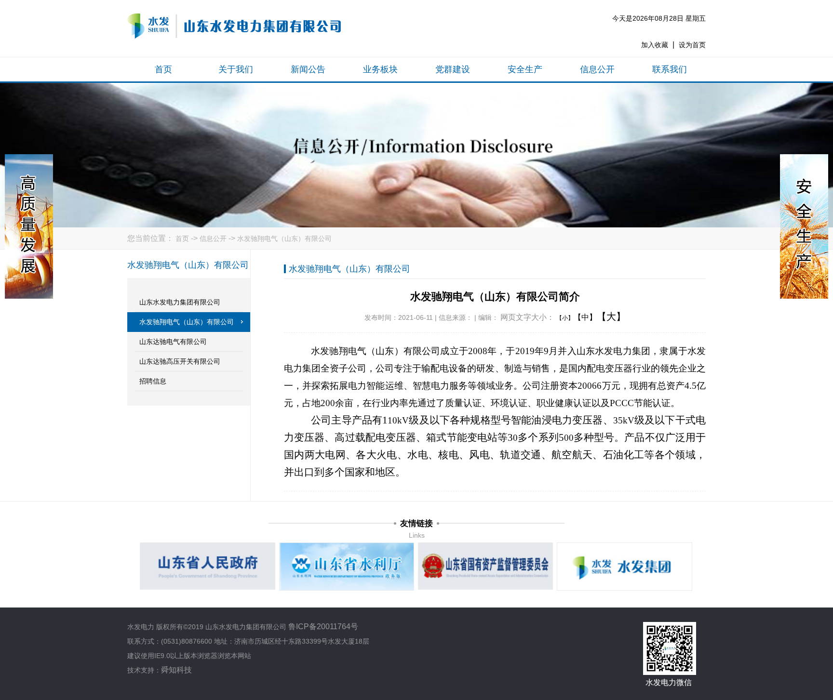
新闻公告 (308, 69)
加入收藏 (654, 45)
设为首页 (692, 45)
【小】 (565, 318)
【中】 (585, 317)
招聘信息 (152, 381)
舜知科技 (176, 670)
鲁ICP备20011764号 (323, 626)
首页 (163, 69)
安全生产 (525, 69)
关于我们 (235, 69)
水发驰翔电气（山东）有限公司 (284, 238)
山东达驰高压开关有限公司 (179, 361)
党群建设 (452, 69)
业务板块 (380, 69)
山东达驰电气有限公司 (173, 341)
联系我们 (669, 69)
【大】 (611, 316)
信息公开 (597, 69)
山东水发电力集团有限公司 (179, 302)
